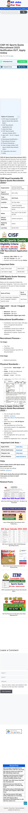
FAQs (4, 153)
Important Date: (7, 129)
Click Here (19, 446)
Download (19, 450)
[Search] (23, 12)
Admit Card (18, 8)
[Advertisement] (14, 29)
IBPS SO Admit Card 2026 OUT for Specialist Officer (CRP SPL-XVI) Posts (13, 768)
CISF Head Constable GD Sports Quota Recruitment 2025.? (10, 121)
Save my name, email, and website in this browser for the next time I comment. (14, 686)
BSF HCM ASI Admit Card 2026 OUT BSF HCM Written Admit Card (13, 772)
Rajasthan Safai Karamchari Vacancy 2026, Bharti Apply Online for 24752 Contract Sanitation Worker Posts (13, 777)
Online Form (12, 8)
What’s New (6, 8)
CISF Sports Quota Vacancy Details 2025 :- (9, 132)
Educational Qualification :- (10, 139)
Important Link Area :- (10, 151)
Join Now (23, 61)
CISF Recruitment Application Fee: (7, 126)
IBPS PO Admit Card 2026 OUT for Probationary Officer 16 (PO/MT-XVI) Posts (13, 785)
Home (2, 8)
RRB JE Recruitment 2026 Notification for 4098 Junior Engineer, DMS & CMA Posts (13, 790)
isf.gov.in (12, 416)
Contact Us (6, 808)
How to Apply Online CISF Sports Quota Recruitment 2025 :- (10, 147)
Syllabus (24, 8)
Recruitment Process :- (9, 141)
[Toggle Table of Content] (17, 117)
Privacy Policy (12, 808)
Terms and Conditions (19, 808)
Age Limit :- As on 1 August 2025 (10, 136)
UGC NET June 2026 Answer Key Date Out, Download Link (13, 781)
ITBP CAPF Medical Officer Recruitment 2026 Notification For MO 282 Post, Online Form (13, 799)
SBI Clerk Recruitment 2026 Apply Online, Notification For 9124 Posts (12, 795)
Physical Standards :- (9, 143)
